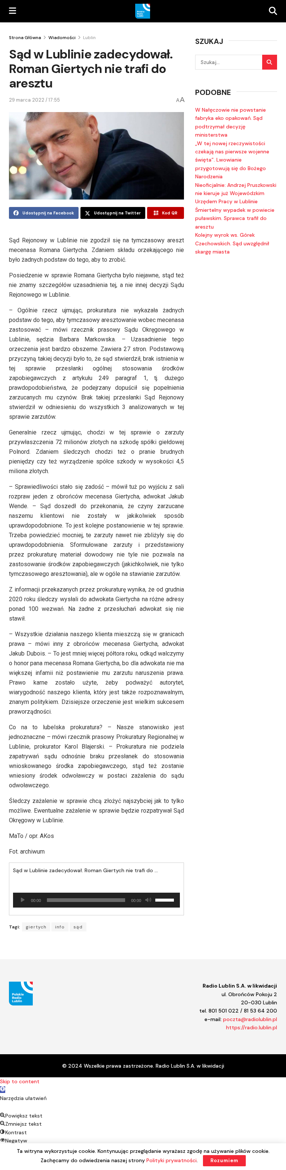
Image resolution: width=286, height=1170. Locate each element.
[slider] (165, 899)
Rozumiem (224, 1160)
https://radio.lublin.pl (251, 1027)
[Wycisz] (148, 900)
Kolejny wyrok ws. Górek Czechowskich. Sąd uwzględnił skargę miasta (232, 243)
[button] (2, 1089)
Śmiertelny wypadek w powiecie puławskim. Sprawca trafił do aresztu (234, 218)
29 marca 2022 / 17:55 (34, 100)
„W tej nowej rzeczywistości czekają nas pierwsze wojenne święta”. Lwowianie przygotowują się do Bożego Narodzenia (232, 160)
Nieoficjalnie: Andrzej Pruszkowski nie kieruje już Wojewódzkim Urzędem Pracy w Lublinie (235, 193)
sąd (78, 927)
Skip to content (19, 1081)
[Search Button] (269, 62)
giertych (36, 927)
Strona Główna (25, 38)
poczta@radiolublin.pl (250, 1019)
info (60, 927)
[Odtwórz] (22, 900)
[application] (96, 900)
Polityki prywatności (171, 1160)
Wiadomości (62, 38)
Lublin (89, 38)
